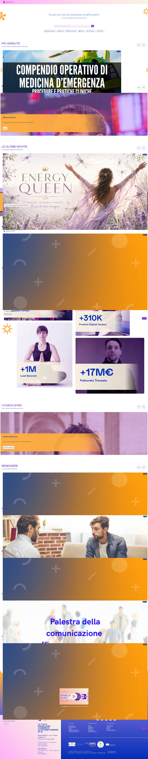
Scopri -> (144, 318)
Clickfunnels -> (91, 730)
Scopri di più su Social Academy (46, 739)
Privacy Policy (71, 752)
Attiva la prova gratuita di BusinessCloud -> (17, 205)
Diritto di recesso (93, 752)
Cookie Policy (86, 752)
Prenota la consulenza (8, 447)
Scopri (5, 128)
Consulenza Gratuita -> (74, 731)
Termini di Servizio (78, 752)
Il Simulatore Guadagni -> (74, 730)
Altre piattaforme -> (92, 731)
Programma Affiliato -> (111, 730)
